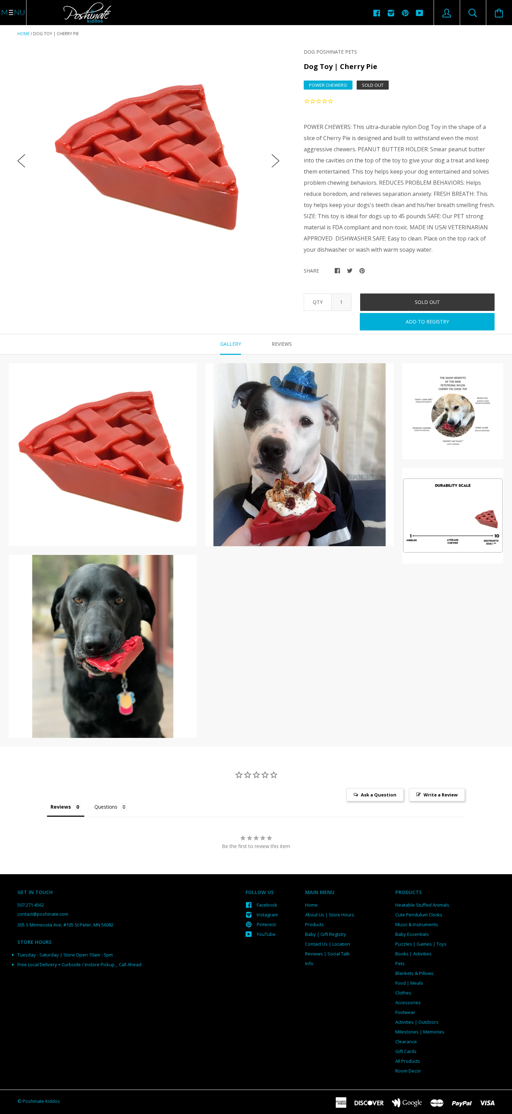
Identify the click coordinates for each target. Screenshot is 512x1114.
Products (314, 924)
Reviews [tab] (282, 344)
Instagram (267, 914)
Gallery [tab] (230, 344)
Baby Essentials (412, 934)
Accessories (408, 1002)
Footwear (405, 1012)
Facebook (267, 905)
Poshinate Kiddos (41, 1101)
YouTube (266, 934)
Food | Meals (409, 983)
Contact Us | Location (327, 944)
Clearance (406, 1041)
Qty (318, 302)
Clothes (403, 993)
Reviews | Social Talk (327, 954)
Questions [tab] (105, 806)
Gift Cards (406, 1051)
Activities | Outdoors (417, 1022)
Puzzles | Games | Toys (421, 944)
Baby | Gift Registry (325, 934)
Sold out (427, 302)
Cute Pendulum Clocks (418, 914)
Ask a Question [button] (378, 795)
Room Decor (408, 1071)
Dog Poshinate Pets (330, 51)
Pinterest (266, 924)
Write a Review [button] (441, 795)
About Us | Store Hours (329, 914)
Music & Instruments (416, 924)
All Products (407, 1061)
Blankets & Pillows (414, 973)
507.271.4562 (30, 905)
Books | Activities (413, 954)
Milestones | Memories (419, 1032)
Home (23, 34)
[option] (148, 155)
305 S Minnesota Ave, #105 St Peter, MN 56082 (65, 925)
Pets (400, 963)
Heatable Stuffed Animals (422, 905)
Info (309, 963)
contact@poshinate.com (42, 914)
